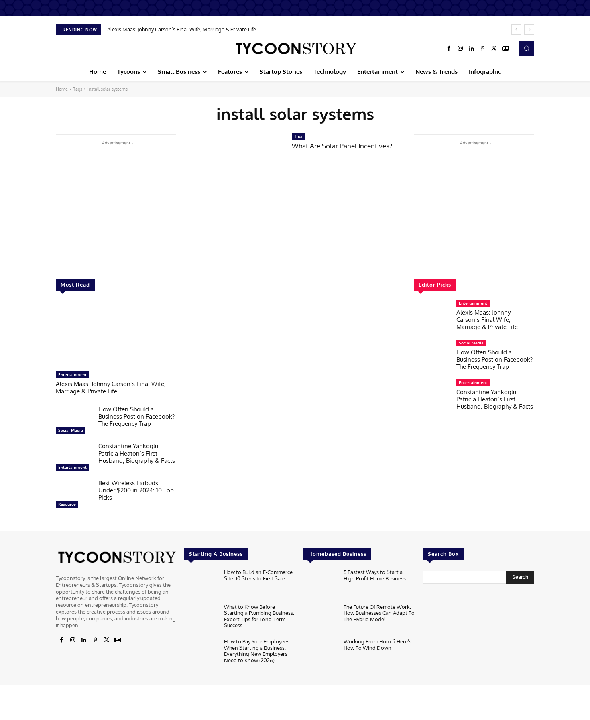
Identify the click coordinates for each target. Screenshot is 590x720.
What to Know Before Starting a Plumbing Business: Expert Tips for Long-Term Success (259, 616)
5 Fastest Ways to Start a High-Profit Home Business (375, 575)
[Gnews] (505, 48)
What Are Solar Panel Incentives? (342, 146)
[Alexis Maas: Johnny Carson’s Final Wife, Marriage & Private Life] (116, 335)
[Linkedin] (471, 48)
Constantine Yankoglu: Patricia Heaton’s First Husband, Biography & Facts (136, 453)
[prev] (516, 29)
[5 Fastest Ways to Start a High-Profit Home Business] (320, 584)
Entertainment (72, 374)
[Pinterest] (482, 48)
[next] (529, 29)
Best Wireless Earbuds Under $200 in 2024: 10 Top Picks (136, 490)
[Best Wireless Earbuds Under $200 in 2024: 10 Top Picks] (74, 495)
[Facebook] (449, 48)
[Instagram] (460, 48)
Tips (298, 136)
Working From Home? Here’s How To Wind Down (377, 644)
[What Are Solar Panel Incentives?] (234, 164)
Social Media (70, 430)
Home (62, 89)
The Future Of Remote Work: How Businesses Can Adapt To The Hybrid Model (379, 613)
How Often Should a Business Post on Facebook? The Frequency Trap (136, 416)
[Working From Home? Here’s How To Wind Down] (320, 653)
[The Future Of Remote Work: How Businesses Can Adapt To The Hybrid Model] (320, 619)
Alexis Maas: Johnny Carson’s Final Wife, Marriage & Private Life (181, 29)
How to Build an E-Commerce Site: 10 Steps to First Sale (258, 575)
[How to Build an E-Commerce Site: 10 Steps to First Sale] (201, 584)
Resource (67, 504)
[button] (526, 48)
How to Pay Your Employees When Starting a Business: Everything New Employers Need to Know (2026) (256, 650)
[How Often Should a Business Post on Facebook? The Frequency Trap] (74, 421)
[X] (494, 48)
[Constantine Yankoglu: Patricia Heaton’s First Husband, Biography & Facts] (74, 458)
